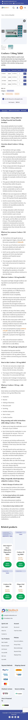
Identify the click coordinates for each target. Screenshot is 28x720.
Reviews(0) (23, 110)
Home (3, 15)
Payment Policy (17, 651)
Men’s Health (5, 642)
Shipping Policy (17, 655)
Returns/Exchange (18, 648)
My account (16, 627)
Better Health (5, 627)
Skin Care (4, 656)
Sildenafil (17, 93)
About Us (4, 630)
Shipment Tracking (8, 3)
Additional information (14, 110)
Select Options (7, 564)
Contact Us (4, 634)
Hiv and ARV (4, 652)
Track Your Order (18, 630)
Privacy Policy (17, 644)
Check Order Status (19, 3)
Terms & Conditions (18, 641)
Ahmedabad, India (8, 618)
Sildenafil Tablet (10, 90)
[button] (24, 31)
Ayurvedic (4, 659)
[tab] (4, 110)
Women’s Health (5, 645)
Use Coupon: (12, 102)
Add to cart (24, 74)
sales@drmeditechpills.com (10, 1)
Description (4, 110)
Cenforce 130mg (9, 93)
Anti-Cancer (4, 649)
